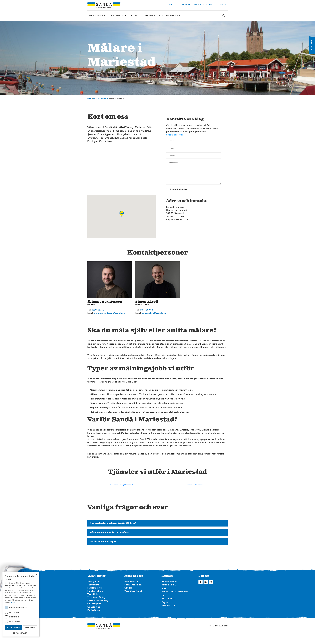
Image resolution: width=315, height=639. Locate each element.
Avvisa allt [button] (30, 628)
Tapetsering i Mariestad (193, 485)
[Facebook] (200, 582)
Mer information (244, 98)
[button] (21, 633)
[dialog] (20, 604)
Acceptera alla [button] (13, 628)
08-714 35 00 (168, 598)
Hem (89, 98)
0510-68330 (98, 309)
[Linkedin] (206, 582)
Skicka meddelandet (176, 189)
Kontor (96, 98)
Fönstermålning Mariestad (121, 485)
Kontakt (312, 45)
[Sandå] (103, 5)
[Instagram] (211, 582)
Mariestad (104, 98)
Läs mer (14, 602)
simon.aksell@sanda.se (154, 313)
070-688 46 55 (147, 309)
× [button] (37, 574)
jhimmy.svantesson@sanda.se (109, 313)
